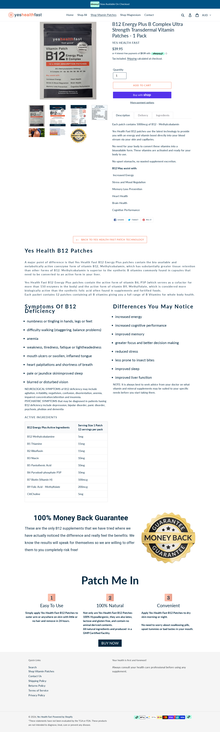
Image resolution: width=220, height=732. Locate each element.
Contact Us (35, 676)
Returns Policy (36, 685)
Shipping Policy (37, 680)
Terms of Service (38, 690)
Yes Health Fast (44, 716)
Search (32, 667)
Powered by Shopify (63, 716)
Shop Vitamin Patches (41, 671)
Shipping (132, 58)
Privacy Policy (36, 695)
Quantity (118, 69)
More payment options (142, 102)
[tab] (123, 115)
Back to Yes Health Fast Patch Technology (112, 239)
